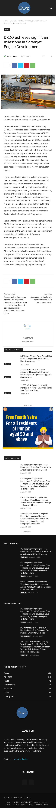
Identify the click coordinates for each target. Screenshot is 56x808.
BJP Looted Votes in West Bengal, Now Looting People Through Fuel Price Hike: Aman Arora (36, 358)
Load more (27, 532)
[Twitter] (20, 65)
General (13, 21)
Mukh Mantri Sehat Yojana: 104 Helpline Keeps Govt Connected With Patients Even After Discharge (35, 630)
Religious (24, 557)
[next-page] (9, 398)
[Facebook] (14, 65)
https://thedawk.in (28, 341)
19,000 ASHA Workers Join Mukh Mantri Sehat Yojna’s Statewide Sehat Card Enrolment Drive (36, 387)
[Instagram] (31, 782)
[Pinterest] (26, 65)
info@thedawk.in (21, 759)
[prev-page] (5, 398)
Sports (23, 576)
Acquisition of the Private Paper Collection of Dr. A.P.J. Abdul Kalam (41, 300)
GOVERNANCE (25, 636)
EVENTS (23, 592)
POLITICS (24, 655)
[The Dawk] (5, 56)
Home (6, 21)
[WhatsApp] (32, 65)
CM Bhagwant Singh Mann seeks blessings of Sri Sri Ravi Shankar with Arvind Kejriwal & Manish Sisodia (35, 467)
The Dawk (13, 56)
